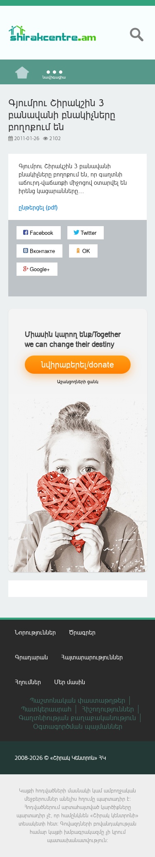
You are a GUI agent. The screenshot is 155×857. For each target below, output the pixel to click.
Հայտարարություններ (92, 657)
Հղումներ (28, 681)
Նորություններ (35, 632)
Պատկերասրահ (46, 709)
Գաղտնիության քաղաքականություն (77, 718)
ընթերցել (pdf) (38, 207)
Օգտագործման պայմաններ (77, 726)
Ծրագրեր (82, 632)
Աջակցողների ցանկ (77, 381)
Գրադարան (31, 657)
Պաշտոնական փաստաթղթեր (77, 700)
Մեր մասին (69, 681)
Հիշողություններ (108, 709)
